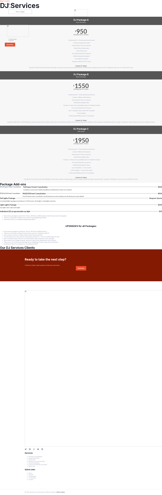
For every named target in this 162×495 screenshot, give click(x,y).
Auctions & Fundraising (35, 456)
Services (11, 8)
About (10, 7)
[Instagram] (13, 4)
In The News (32, 478)
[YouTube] (16, 4)
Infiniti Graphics (60, 492)
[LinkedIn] (42, 449)
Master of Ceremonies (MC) (36, 461)
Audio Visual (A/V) (33, 458)
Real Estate (31, 466)
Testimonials (13, 39)
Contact (11, 40)
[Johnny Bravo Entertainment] (18, 36)
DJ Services (31, 460)
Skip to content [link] (5, 1)
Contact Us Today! (81, 66)
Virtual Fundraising (33, 463)
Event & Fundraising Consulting (37, 464)
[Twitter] (5, 4)
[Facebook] (9, 4)
